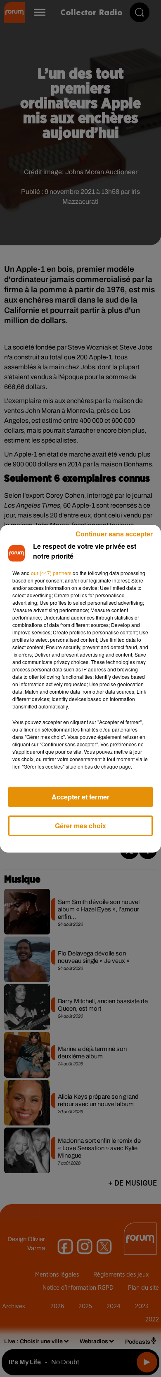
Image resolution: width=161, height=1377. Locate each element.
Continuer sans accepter (114, 533)
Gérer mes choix (80, 825)
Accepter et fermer (80, 797)
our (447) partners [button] (51, 572)
